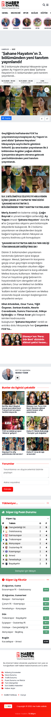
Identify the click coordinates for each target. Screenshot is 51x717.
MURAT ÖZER (21, 372)
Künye (23, 695)
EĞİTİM (44, 13)
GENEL (5, 13)
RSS (9, 706)
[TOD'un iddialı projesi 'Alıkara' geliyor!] (13, 422)
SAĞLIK (34, 13)
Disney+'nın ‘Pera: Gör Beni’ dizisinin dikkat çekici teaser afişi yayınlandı (37, 409)
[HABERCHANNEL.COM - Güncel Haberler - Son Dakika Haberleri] (10, 4)
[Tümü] (48, 503)
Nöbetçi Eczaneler (13, 672)
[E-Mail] (17, 378)
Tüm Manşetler (11, 683)
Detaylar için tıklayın (25, 571)
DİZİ (13, 49)
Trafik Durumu (11, 677)
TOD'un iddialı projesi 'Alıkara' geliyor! (11, 432)
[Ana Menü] (47, 5)
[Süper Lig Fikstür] (48, 579)
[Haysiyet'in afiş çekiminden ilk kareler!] (13, 443)
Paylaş (7, 118)
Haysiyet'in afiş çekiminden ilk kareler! (12, 453)
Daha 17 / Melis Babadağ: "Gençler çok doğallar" (38, 432)
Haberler (5, 49)
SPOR (25, 13)
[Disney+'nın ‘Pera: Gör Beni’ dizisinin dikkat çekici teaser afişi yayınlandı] (38, 397)
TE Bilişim (32, 713)
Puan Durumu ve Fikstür (15, 680)
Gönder (7, 489)
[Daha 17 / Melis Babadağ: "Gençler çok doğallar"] (38, 422)
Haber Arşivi (10, 688)
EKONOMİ (15, 13)
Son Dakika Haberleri (14, 685)
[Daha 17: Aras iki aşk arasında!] (38, 443)
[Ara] (44, 5)
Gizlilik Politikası (10, 695)
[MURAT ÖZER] (7, 374)
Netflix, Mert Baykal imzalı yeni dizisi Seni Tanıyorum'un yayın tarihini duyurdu (11, 409)
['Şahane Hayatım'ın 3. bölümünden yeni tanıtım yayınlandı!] (25, 100)
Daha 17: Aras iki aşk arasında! (35, 453)
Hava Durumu (11, 675)
